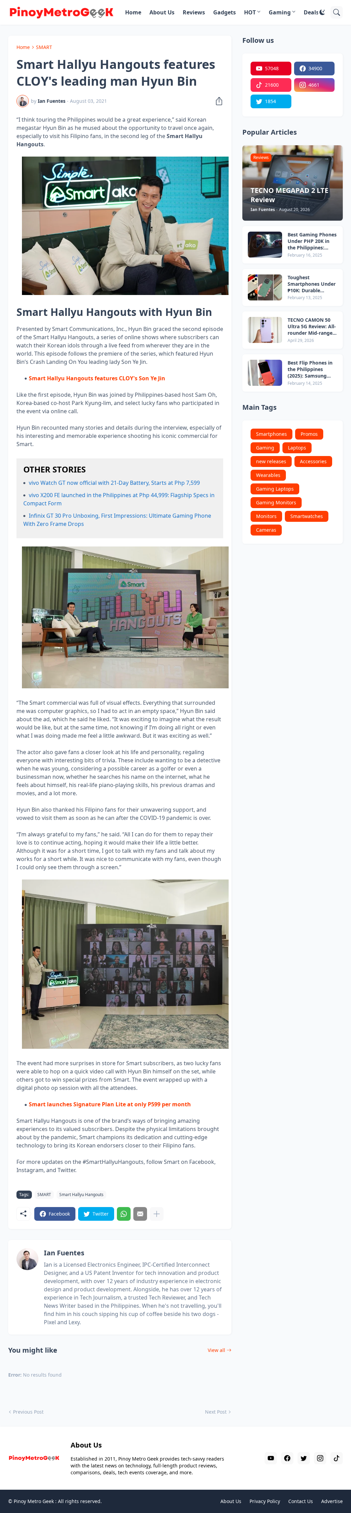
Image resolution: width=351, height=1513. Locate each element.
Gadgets (224, 12)
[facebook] (287, 1458)
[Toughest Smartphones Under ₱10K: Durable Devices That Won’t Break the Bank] (265, 287)
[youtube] (271, 1458)
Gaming (280, 12)
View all (216, 1350)
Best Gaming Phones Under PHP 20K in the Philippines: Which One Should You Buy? (312, 241)
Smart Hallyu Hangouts (81, 1194)
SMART (44, 47)
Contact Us (300, 1501)
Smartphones (271, 434)
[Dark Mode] (322, 12)
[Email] (140, 1214)
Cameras (266, 530)
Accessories (313, 461)
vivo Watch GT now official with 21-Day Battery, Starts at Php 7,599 (114, 483)
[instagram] (320, 1458)
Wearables (268, 475)
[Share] (217, 101)
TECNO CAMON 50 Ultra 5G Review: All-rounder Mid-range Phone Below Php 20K (312, 326)
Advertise (332, 1501)
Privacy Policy (265, 1501)
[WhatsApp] (124, 1214)
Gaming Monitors (276, 502)
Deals (311, 12)
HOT (250, 12)
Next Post (216, 1412)
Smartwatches (306, 516)
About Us (161, 12)
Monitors (266, 516)
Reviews (194, 12)
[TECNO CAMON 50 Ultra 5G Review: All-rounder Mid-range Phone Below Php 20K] (265, 330)
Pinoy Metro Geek (34, 1501)
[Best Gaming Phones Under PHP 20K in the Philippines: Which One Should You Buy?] (265, 245)
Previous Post (28, 1412)
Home (133, 12)
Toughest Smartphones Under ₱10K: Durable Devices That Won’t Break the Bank (312, 284)
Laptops (297, 447)
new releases (271, 461)
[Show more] (157, 1214)
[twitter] (304, 1458)
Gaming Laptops (275, 488)
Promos (309, 434)
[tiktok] (336, 1458)
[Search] (336, 12)
